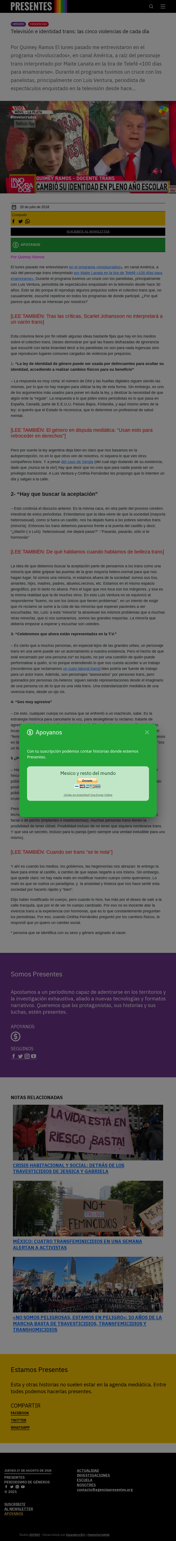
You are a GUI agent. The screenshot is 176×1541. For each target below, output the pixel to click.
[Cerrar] (147, 732)
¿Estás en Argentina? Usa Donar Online (88, 795)
